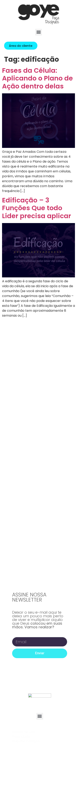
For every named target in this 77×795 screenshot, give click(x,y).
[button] (38, 32)
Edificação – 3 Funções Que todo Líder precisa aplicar (36, 207)
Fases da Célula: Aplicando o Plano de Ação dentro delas (37, 78)
